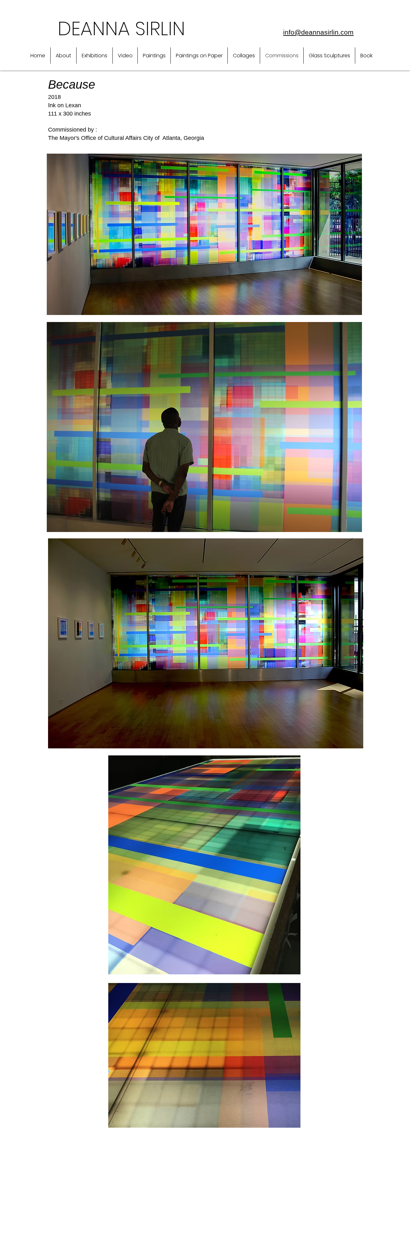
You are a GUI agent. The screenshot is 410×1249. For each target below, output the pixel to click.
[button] (63, 55)
